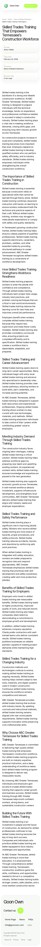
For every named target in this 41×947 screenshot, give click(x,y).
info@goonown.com (14, 925)
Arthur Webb (9, 50)
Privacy (16, 940)
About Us (7, 940)
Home (4, 19)
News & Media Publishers (22, 19)
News (10, 19)
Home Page (10, 919)
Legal (29, 940)
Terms (23, 940)
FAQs (30, 919)
